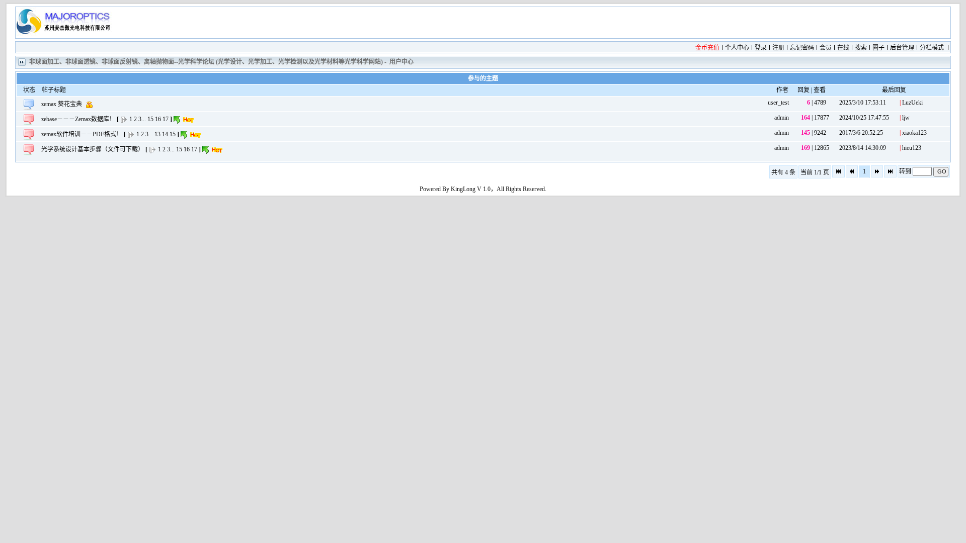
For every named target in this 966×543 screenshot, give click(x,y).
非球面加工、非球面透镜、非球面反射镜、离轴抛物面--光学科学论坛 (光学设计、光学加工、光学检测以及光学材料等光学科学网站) (206, 61)
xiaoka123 (914, 132)
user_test (778, 102)
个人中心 (737, 47)
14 (165, 134)
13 (157, 134)
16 (158, 119)
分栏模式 (932, 47)
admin (781, 117)
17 (166, 119)
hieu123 (911, 147)
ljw (906, 117)
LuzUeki (912, 102)
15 (150, 119)
